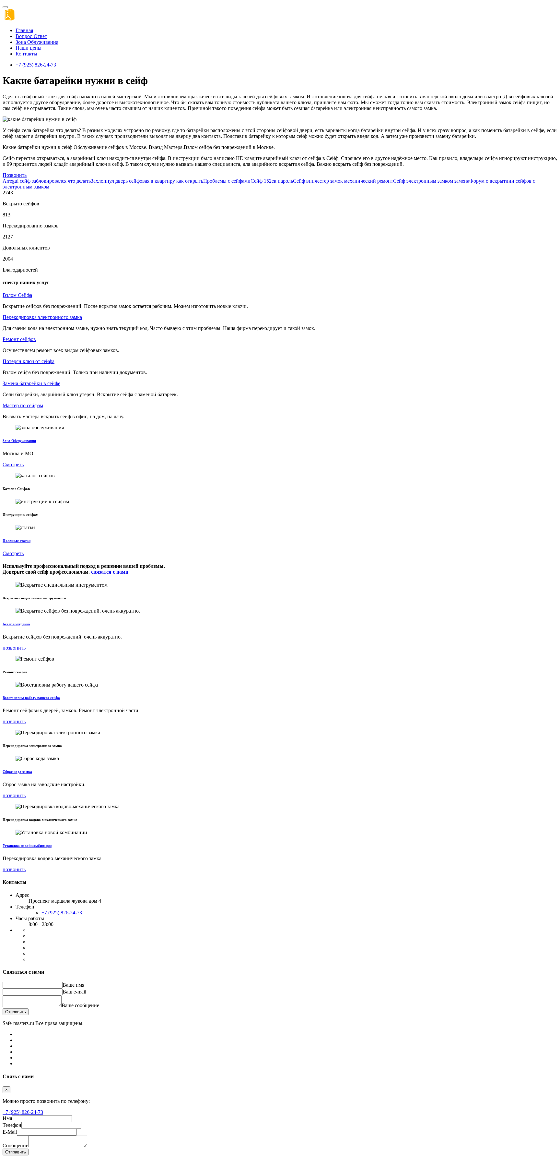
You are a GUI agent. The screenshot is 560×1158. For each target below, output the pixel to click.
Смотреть (13, 464)
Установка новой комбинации (27, 845)
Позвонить (15, 175)
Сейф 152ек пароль (272, 181)
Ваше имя (73, 985)
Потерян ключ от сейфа (28, 361)
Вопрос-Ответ (31, 36)
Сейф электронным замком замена (431, 181)
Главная (24, 30)
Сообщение (15, 1145)
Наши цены (28, 48)
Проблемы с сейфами (227, 181)
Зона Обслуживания (19, 441)
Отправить (15, 1011)
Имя (7, 1118)
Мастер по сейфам (23, 405)
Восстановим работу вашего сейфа (31, 698)
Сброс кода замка (17, 772)
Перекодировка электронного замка (42, 317)
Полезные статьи (16, 540)
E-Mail (10, 1132)
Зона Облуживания (37, 42)
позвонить (14, 648)
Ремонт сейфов (19, 339)
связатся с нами (109, 572)
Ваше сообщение (80, 1005)
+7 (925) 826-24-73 (36, 64)
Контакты (26, 53)
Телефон (12, 1125)
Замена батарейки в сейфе (31, 383)
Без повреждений (16, 624)
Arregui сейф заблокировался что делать (47, 181)
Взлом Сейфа (17, 295)
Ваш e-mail (74, 991)
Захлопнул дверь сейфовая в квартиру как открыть (147, 181)
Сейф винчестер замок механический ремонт (343, 181)
